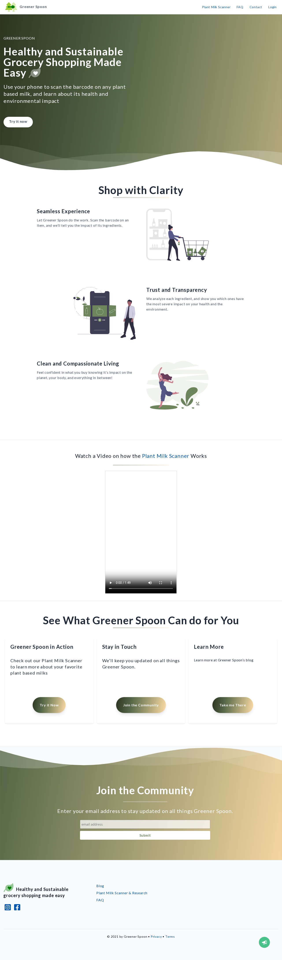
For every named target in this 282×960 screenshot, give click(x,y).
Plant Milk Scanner (216, 7)
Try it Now (49, 705)
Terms (170, 936)
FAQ (240, 7)
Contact (256, 7)
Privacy (156, 936)
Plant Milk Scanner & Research (121, 893)
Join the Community (141, 705)
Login (272, 7)
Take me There (232, 705)
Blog (100, 886)
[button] (264, 942)
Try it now (18, 121)
